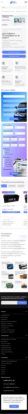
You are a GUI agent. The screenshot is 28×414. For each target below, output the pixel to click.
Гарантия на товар (6, 350)
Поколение (6, 107)
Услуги (3, 374)
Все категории (23, 236)
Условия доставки (6, 347)
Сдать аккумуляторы (7, 352)
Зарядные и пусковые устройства (7, 282)
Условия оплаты (5, 345)
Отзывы (3, 365)
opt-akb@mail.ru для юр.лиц (11, 387)
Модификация (7, 112)
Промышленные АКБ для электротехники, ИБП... (20, 273)
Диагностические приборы (9, 321)
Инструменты (5, 328)
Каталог (3, 311)
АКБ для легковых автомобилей (6, 263)
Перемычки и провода (7, 332)
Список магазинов (6, 363)
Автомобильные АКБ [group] (8, 11)
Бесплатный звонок (14, 52)
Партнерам (4, 341)
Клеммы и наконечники (8, 330)
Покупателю (4, 335)
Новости (3, 367)
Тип (4, 94)
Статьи (3, 369)
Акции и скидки (5, 343)
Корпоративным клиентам (8, 339)
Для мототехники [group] (21, 11)
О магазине (4, 357)
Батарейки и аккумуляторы (18, 282)
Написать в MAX (14, 56)
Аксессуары (4, 317)
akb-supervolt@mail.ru (9, 384)
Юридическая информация (9, 361)
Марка (4, 98)
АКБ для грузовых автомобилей (19, 263)
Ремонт (3, 372)
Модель (5, 103)
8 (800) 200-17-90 (9, 380)
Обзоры (3, 354)
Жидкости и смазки (6, 323)
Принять (14, 406)
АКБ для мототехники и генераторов (5, 273)
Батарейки (4, 319)
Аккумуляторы (5, 315)
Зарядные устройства (7, 326)
